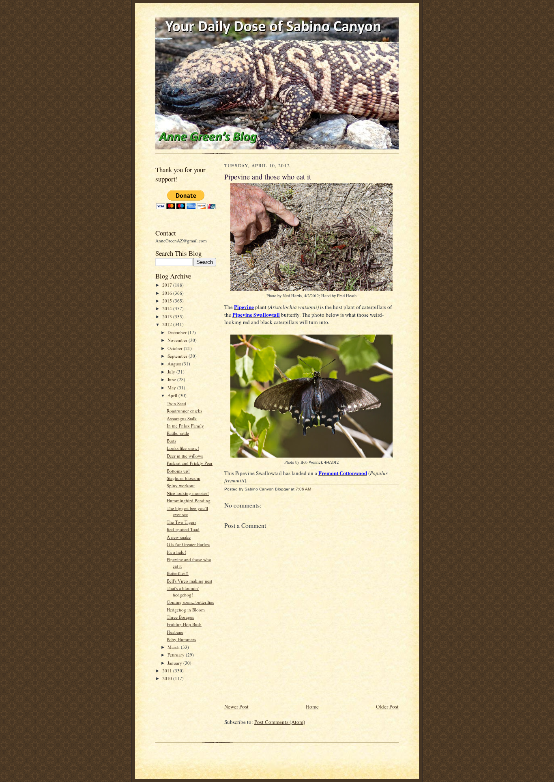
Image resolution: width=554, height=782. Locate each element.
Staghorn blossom (183, 478)
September (178, 356)
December (177, 332)
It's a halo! (176, 552)
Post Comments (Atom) (279, 722)
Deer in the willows (185, 456)
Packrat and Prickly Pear (190, 463)
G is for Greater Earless (188, 544)
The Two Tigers (181, 522)
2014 (167, 308)
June (172, 379)
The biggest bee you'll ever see (187, 511)
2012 (167, 324)
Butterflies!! (178, 573)
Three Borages (180, 617)
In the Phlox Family (185, 426)
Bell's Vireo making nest (189, 581)
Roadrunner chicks (184, 411)
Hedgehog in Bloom (186, 610)
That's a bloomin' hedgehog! (183, 591)
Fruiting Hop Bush (184, 624)
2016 (167, 293)
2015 (167, 301)
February (176, 655)
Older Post (387, 706)
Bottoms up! (178, 471)
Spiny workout (181, 485)
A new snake (179, 537)
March (174, 647)
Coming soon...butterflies (190, 602)
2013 (167, 316)
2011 (167, 671)
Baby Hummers (181, 639)
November (178, 340)
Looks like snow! (183, 448)
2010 (167, 678)
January (175, 663)
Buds (171, 441)
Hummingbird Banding (188, 500)
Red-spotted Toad (183, 529)
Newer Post (236, 706)
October (175, 348)
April (172, 395)
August (174, 364)
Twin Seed (176, 403)
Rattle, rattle (178, 433)
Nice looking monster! (188, 493)
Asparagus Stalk (182, 418)
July (171, 372)
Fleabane (175, 632)
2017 (167, 285)
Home (312, 706)
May (172, 388)
